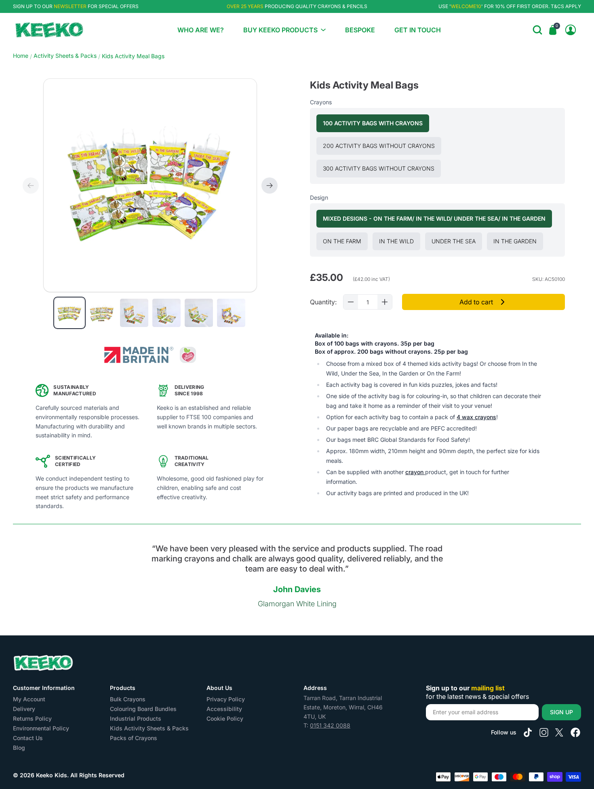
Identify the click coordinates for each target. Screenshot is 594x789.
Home (20, 55)
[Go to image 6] (231, 312)
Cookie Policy (224, 718)
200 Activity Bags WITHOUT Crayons (382, 145)
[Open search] (537, 30)
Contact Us (28, 737)
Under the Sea (457, 241)
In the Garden (518, 241)
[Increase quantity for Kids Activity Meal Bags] (384, 302)
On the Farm (345, 241)
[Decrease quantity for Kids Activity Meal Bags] (350, 302)
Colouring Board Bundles (143, 708)
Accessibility (224, 708)
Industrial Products (135, 718)
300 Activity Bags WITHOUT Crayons (382, 168)
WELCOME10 (466, 6)
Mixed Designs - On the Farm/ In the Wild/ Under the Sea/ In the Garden (437, 218)
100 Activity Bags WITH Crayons (376, 123)
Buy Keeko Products (280, 30)
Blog (19, 747)
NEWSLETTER (70, 6)
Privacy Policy (225, 699)
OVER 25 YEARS (245, 6)
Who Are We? (200, 30)
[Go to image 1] (69, 312)
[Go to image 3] (134, 312)
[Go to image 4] (166, 312)
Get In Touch (417, 30)
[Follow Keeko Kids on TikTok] (528, 732)
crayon (415, 471)
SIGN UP (561, 712)
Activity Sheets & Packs (65, 55)
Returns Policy (32, 718)
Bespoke (360, 30)
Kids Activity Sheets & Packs (149, 728)
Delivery (24, 708)
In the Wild (399, 241)
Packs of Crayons (133, 737)
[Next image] (269, 185)
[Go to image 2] (101, 312)
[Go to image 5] (198, 312)
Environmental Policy (41, 728)
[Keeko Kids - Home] (49, 30)
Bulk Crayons (127, 699)
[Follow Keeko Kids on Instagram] (544, 732)
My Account (29, 699)
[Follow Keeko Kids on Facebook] (575, 732)
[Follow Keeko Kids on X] (559, 732)
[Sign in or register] (570, 30)
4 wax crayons (476, 416)
